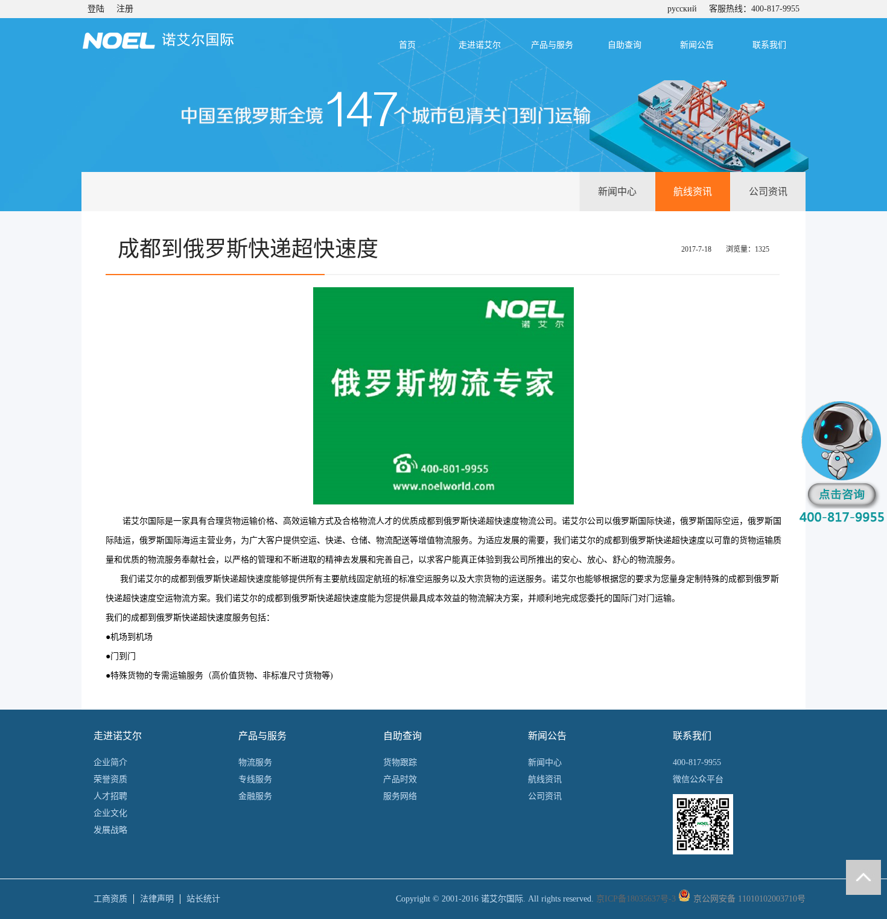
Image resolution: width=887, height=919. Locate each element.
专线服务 (255, 779)
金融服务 (255, 796)
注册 (124, 8)
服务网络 (400, 796)
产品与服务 (552, 44)
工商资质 (110, 898)
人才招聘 (110, 796)
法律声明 (157, 898)
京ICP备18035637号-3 (636, 898)
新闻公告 (697, 44)
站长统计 (203, 898)
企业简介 (110, 762)
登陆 (95, 8)
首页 (407, 44)
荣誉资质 (110, 779)
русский (682, 8)
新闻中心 (617, 191)
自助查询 (624, 44)
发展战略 (110, 830)
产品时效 (400, 779)
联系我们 (769, 44)
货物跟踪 (400, 762)
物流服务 (255, 762)
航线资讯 (692, 191)
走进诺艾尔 (480, 44)
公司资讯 (768, 191)
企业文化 (110, 813)
